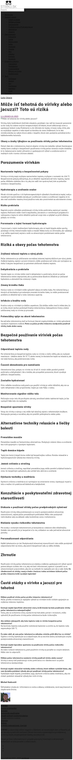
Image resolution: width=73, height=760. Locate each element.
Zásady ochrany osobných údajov (14, 715)
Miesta (11, 49)
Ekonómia (12, 64)
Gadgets (11, 88)
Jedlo (10, 44)
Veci (10, 51)
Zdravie (11, 32)
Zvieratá (11, 46)
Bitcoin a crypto (15, 71)
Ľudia (10, 39)
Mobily (11, 81)
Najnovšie (9, 14)
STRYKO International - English (14, 725)
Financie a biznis (12, 61)
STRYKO (4, 706)
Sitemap (4, 720)
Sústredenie (13, 24)
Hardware (12, 86)
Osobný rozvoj (10, 17)
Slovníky (8, 93)
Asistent (11, 59)
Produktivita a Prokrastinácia (20, 27)
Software (12, 78)
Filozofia (12, 36)
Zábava (11, 54)
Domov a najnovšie (9, 708)
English (11, 56)
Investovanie (13, 68)
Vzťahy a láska (14, 19)
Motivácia (12, 29)
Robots (4, 723)
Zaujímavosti (10, 34)
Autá (10, 91)
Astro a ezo (13, 41)
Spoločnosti (13, 73)
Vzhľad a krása (14, 22)
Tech (6, 76)
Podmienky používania (10, 713)
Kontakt (4, 710)
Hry (9, 83)
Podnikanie (13, 66)
